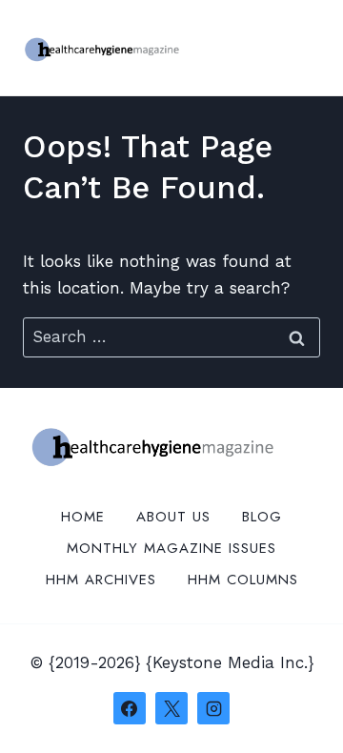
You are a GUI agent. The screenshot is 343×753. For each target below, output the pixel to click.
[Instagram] (213, 708)
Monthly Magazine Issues (171, 548)
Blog (262, 516)
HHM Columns (243, 579)
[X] (171, 708)
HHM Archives (101, 579)
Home (83, 516)
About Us (173, 516)
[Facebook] (129, 708)
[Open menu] (302, 47)
